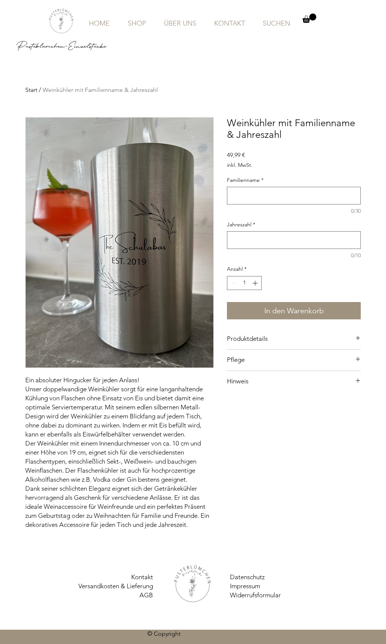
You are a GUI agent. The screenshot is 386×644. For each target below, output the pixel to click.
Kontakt (142, 577)
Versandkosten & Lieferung (115, 586)
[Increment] (255, 283)
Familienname (245, 180)
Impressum (245, 586)
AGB (146, 595)
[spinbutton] (244, 283)
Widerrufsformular (255, 595)
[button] (309, 18)
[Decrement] (232, 283)
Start (31, 89)
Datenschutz (247, 577)
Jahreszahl (241, 224)
